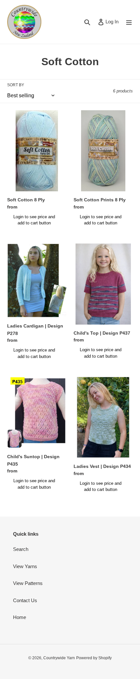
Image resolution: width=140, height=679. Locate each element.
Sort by (15, 85)
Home (19, 617)
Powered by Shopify (94, 658)
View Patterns (28, 583)
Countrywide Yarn (59, 658)
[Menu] (129, 22)
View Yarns (25, 566)
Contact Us (25, 600)
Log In (112, 21)
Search (20, 549)
